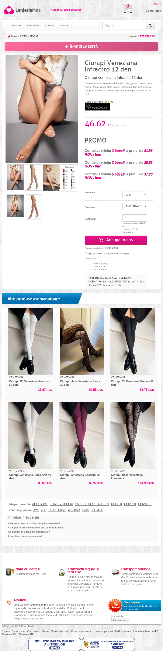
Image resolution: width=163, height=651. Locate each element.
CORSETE (145, 504)
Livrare (46, 631)
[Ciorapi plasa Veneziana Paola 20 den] (81, 341)
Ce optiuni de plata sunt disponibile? (29, 532)
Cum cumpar (19, 631)
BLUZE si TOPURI (61, 504)
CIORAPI (34, 36)
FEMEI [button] (15, 25)
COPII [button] (48, 25)
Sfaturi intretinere (142, 631)
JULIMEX (97, 510)
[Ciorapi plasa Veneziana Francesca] (132, 435)
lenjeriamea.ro (38, 605)
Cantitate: (90, 219)
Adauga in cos (119, 240)
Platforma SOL (9, 634)
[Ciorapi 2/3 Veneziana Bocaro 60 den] (132, 341)
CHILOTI (116, 504)
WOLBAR (74, 510)
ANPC (155, 631)
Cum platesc (34, 631)
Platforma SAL (26, 634)
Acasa (13, 36)
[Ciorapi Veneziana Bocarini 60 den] (81, 435)
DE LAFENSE (57, 510)
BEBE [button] (63, 25)
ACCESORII (40, 504)
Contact (6, 631)
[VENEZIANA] (97, 106)
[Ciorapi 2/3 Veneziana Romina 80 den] (30, 341)
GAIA (85, 510)
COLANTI (130, 504)
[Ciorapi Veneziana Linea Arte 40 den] (30, 435)
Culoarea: (90, 207)
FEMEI (23, 36)
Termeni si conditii (60, 631)
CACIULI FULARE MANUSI (92, 504)
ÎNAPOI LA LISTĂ (84, 46)
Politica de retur (123, 631)
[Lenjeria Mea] (8, 9)
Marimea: (90, 192)
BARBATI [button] (32, 25)
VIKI (43, 510)
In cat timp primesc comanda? (25, 536)
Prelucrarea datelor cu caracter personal (92, 631)
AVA (36, 510)
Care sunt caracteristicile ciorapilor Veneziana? (34, 523)
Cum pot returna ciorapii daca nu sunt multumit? (35, 527)
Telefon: (142, 36)
